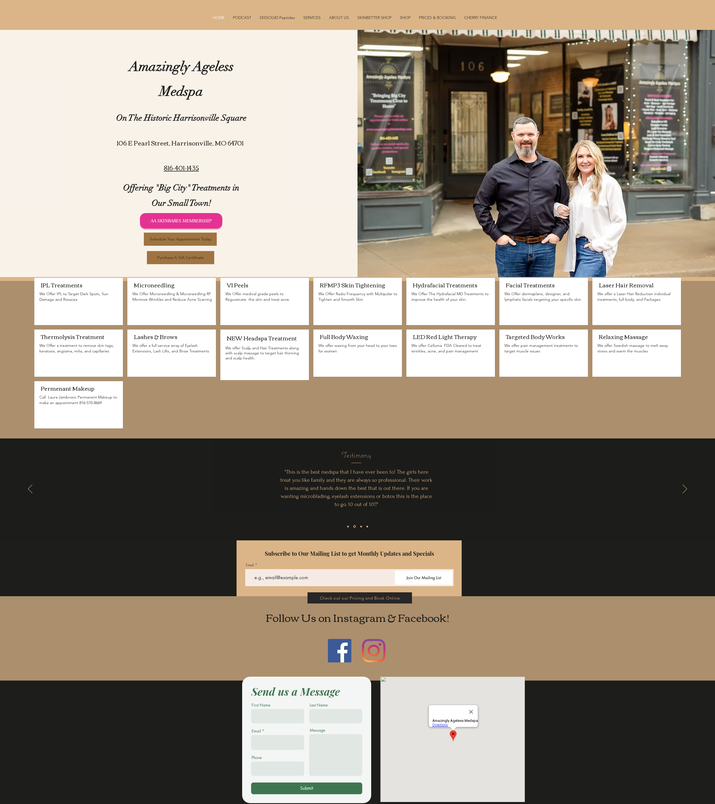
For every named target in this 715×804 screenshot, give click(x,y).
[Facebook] (339, 650)
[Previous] (30, 489)
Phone (257, 758)
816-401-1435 (181, 167)
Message (317, 730)
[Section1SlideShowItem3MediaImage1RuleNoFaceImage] (361, 526)
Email (250, 565)
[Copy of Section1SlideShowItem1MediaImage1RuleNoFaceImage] (367, 526)
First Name (261, 705)
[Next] (685, 489)
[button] (405, 18)
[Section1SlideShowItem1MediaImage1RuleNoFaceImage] (348, 526)
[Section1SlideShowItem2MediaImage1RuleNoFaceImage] (354, 526)
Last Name (319, 705)
